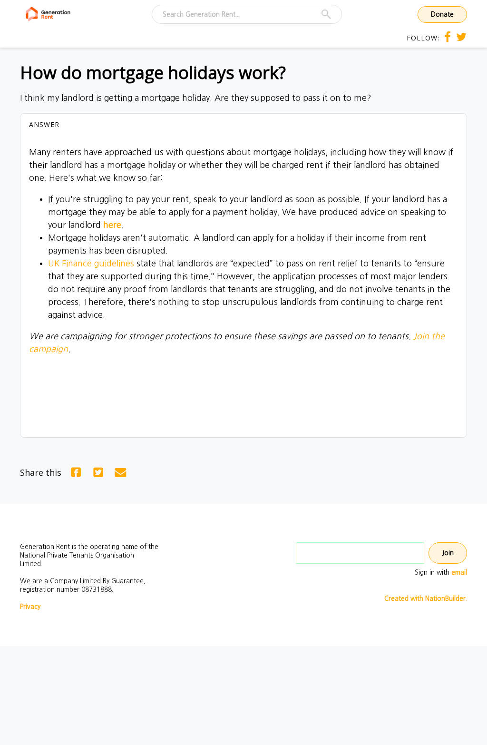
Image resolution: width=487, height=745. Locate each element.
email (459, 572)
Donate (442, 14)
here (112, 225)
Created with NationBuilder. (425, 598)
